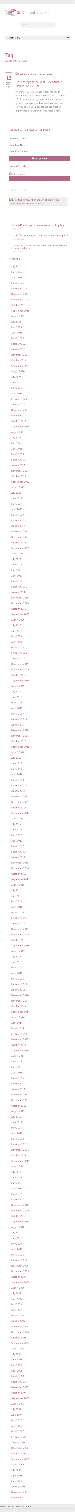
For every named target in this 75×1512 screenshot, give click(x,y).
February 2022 (19, 520)
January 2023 (18, 465)
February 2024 (19, 399)
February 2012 (19, 1144)
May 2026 (16, 272)
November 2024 (20, 354)
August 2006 (18, 1464)
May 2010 (16, 1243)
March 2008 (17, 1376)
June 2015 (16, 962)
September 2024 (20, 365)
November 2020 (20, 603)
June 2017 (16, 829)
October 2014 (18, 1006)
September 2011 (20, 1160)
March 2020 (17, 647)
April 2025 (16, 332)
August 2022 (18, 487)
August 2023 (18, 432)
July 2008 (16, 1354)
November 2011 (20, 1149)
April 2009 (16, 1309)
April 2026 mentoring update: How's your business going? (40, 235)
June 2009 (16, 1298)
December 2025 (20, 294)
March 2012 (17, 1138)
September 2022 (20, 481)
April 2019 (16, 708)
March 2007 (17, 1431)
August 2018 (18, 752)
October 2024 (18, 360)
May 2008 (16, 1365)
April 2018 (16, 774)
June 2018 (16, 763)
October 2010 (18, 1216)
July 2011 (16, 1171)
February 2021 (19, 586)
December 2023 (20, 410)
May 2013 (16, 1067)
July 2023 (16, 437)
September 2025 (20, 310)
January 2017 (18, 857)
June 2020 (16, 630)
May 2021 (16, 570)
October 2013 (18, 1044)
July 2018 (16, 757)
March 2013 (17, 1078)
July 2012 (16, 1116)
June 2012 (16, 1122)
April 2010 (16, 1249)
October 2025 (18, 305)
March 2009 (17, 1315)
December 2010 (20, 1205)
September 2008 (20, 1343)
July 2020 (16, 625)
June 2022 (16, 498)
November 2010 (20, 1210)
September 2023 (20, 426)
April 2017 (16, 840)
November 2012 (20, 1100)
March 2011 (17, 1194)
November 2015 (20, 934)
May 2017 (16, 835)
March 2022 (17, 514)
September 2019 (20, 680)
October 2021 (18, 542)
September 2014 (20, 1011)
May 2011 (16, 1182)
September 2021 (20, 548)
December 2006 (20, 1447)
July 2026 (16, 266)
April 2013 (16, 1072)
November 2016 (20, 868)
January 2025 (18, 349)
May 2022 (16, 503)
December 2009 (20, 1265)
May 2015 (16, 967)
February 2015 (19, 984)
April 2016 (16, 906)
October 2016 (18, 873)
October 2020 (18, 608)
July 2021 (16, 559)
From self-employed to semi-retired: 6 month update (38, 225)
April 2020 (16, 641)
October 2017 (18, 807)
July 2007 (16, 1409)
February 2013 (19, 1083)
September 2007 (20, 1398)
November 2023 (20, 415)
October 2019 (18, 675)
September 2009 (20, 1282)
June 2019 (16, 697)
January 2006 (18, 1486)
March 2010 (17, 1254)
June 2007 (16, 1414)
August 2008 (18, 1348)
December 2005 (20, 1492)
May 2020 (16, 636)
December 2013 (20, 1039)
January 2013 (18, 1089)
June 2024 (16, 382)
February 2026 (19, 288)
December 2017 (20, 796)
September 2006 (20, 1459)
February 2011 (19, 1199)
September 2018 (20, 746)
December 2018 (20, 730)
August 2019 (18, 686)
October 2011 (18, 1155)
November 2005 (20, 1497)
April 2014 (16, 1022)
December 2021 (20, 531)
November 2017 (20, 802)
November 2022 (20, 470)
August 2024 (18, 371)
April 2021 (16, 575)
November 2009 (20, 1271)
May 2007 (16, 1420)
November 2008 (20, 1332)
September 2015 (20, 945)
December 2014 (20, 995)
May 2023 (16, 443)
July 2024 (16, 376)
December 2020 (20, 597)
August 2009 (18, 1287)
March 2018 (17, 779)
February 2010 (19, 1260)
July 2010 (16, 1232)
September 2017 (20, 813)
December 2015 (20, 929)
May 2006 (16, 1481)
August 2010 (18, 1227)
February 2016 (19, 917)
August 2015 (18, 951)
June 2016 (16, 895)
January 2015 (18, 989)
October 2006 (18, 1453)
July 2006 (16, 1470)
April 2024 (16, 393)
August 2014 (18, 1017)
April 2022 (16, 509)
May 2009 (16, 1304)
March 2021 (17, 581)
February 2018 (19, 785)
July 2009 (16, 1293)
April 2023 (16, 448)
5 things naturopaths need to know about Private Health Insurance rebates (39, 247)
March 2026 (17, 283)
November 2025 (20, 299)
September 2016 (20, 879)
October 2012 (18, 1105)
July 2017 (16, 824)
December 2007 (20, 1387)
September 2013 (20, 1050)
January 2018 (18, 790)
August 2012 (18, 1111)
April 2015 (16, 973)
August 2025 (18, 316)
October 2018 (18, 741)
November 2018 (20, 735)
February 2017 (19, 851)
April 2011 (16, 1188)
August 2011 (18, 1166)
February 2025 (19, 343)
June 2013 (16, 1061)
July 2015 (16, 956)
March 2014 (17, 1028)
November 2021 (20, 537)
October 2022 (18, 476)
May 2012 (16, 1127)
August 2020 (18, 619)
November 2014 (20, 1000)
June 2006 (16, 1475)
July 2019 (16, 691)
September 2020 (20, 614)
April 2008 (16, 1370)
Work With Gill (39, 178)
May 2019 (16, 702)
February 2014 (19, 1033)
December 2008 (20, 1326)
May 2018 (16, 768)
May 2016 (16, 901)
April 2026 (16, 277)
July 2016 (16, 890)
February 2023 (19, 459)
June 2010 (16, 1238)
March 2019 (17, 713)
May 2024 (16, 387)
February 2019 (19, 719)
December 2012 (20, 1094)
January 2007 (18, 1442)
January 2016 (18, 923)
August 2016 (18, 884)
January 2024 (18, 404)
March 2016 (17, 912)
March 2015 (17, 978)
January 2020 (18, 658)
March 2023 (17, 454)
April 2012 (16, 1133)
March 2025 (17, 338)
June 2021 (16, 564)
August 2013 (18, 1055)
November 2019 (20, 669)
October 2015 (18, 940)
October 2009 (18, 1276)
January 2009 (18, 1320)
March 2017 (17, 846)
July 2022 (16, 492)
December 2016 (20, 862)
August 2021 (18, 553)
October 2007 (18, 1392)
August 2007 (18, 1403)
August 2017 (18, 818)
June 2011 (16, 1177)
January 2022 (18, 525)
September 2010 (20, 1221)
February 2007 (19, 1436)
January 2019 (18, 724)
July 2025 (16, 321)
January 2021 (18, 592)
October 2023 (18, 421)
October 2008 (18, 1337)
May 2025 (16, 327)
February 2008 (19, 1381)
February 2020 (19, 652)
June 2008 (16, 1359)
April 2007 (16, 1425)
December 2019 (20, 664)
